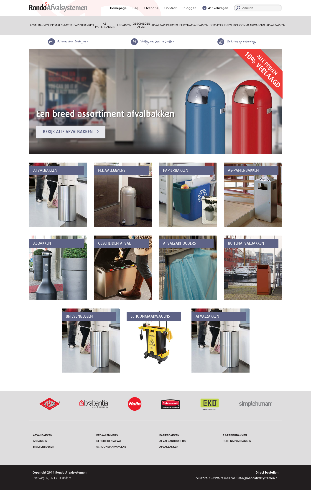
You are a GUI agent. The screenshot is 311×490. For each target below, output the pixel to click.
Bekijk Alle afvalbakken (68, 131)
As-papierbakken (105, 25)
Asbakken (124, 25)
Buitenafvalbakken (193, 25)
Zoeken (280, 8)
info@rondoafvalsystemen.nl (257, 478)
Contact (170, 8)
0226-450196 (210, 478)
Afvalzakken (275, 25)
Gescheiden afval (141, 25)
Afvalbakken (39, 25)
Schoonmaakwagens (249, 25)
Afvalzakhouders (164, 25)
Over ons (151, 8)
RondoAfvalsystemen (58, 7)
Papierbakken (84, 25)
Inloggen (189, 8)
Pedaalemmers (61, 25)
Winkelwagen (218, 8)
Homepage (118, 8)
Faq (135, 8)
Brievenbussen (221, 25)
